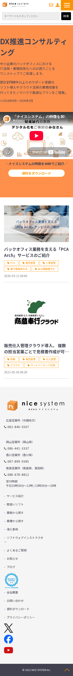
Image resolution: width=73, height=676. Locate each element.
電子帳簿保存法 (18, 269)
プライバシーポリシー (21, 617)
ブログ (11, 567)
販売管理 (30, 262)
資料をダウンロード (36, 173)
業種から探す (15, 521)
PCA (12, 262)
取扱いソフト (15, 504)
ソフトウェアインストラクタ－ (23, 540)
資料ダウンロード (58, 5)
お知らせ (12, 558)
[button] (67, 5)
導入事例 (12, 529)
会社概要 (12, 592)
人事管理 (51, 262)
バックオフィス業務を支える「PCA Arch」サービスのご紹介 (36, 252)
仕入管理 (51, 359)
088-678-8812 (18, 474)
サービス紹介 (15, 496)
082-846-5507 (18, 427)
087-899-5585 (18, 461)
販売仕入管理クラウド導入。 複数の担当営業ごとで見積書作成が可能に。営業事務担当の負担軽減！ (36, 348)
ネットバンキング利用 (43, 365)
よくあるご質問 (17, 550)
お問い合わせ (51, 5)
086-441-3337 (18, 448)
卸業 (12, 359)
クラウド (15, 365)
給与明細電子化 (46, 269)
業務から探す (15, 513)
